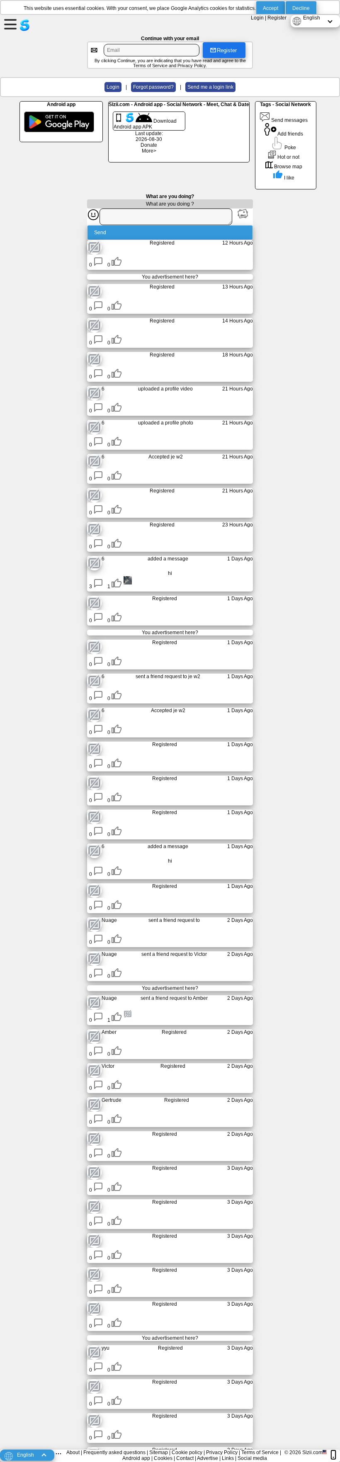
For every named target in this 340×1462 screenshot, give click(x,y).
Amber (200, 998)
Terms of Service (150, 65)
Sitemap (158, 1452)
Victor (200, 954)
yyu (105, 1348)
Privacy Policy (191, 65)
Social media (252, 1458)
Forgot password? (153, 87)
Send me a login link (210, 87)
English (311, 18)
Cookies (163, 1458)
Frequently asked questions (114, 1452)
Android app (136, 1458)
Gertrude (111, 1100)
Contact (185, 1458)
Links (228, 1458)
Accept (270, 8)
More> (149, 151)
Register (277, 18)
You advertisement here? (170, 277)
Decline (301, 8)
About (73, 1452)
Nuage (109, 920)
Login (257, 18)
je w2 (177, 457)
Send (100, 232)
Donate (149, 145)
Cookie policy (187, 1452)
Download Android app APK (145, 124)
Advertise (207, 1458)
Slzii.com (312, 1452)
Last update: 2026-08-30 (149, 136)
